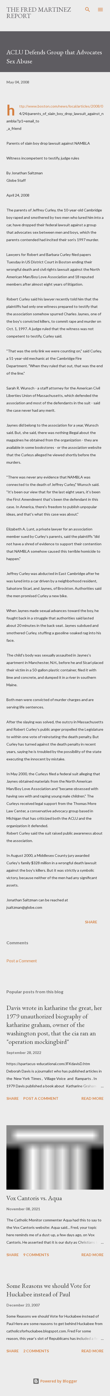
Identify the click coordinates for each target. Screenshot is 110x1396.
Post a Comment (21, 960)
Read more (92, 1098)
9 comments (36, 1254)
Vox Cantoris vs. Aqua (34, 1198)
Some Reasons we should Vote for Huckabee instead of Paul (48, 1290)
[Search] (87, 9)
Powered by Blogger (58, 1381)
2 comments (36, 1351)
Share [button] (91, 922)
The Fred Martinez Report (38, 12)
